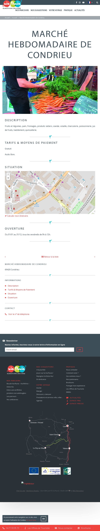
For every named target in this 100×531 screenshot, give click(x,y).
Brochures (70, 382)
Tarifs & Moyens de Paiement (21, 289)
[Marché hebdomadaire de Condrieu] (50, 89)
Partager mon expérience (75, 386)
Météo (68, 392)
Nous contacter (71, 370)
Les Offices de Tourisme (75, 389)
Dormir (38, 388)
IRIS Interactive (78, 491)
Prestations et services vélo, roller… (49, 397)
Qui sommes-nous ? (73, 376)
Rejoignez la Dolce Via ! (44, 376)
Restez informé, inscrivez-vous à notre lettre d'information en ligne (35, 345)
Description (13, 285)
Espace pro (75, 401)
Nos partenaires (72, 379)
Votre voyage (55, 10)
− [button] (8, 177)
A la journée (40, 370)
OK (43, 519)
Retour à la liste (51, 256)
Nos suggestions (39, 10)
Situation (12, 293)
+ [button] (8, 174)
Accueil (7, 18)
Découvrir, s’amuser (43, 394)
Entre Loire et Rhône (14, 390)
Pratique (68, 10)
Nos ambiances (12, 399)
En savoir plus (31, 520)
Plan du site (20, 491)
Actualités (79, 10)
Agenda (39, 401)
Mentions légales (32, 491)
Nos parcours (22, 10)
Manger (39, 391)
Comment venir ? (72, 373)
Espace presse (77, 404)
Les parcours (11, 396)
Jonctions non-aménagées (16, 393)
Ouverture (12, 297)
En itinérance (41, 379)
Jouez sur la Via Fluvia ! (44, 373)
